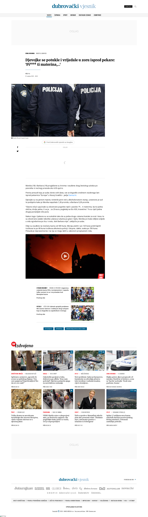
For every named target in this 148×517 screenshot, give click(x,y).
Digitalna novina (116, 500)
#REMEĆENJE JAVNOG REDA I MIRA (75, 329)
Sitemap (132, 500)
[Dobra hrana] (91, 488)
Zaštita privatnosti (56, 500)
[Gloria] (75, 488)
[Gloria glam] (81, 488)
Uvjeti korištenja (19, 500)
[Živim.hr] (66, 488)
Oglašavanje (104, 500)
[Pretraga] (135, 7)
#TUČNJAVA (48, 329)
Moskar (73, 15)
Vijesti (49, 15)
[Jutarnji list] (23, 488)
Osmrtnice (97, 15)
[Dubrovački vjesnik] (68, 493)
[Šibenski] (96, 493)
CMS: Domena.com (91, 511)
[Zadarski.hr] (83, 493)
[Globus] (57, 488)
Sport (65, 15)
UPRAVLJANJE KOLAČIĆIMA (74, 507)
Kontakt (95, 500)
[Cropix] (52, 493)
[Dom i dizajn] (102, 488)
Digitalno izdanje (85, 15)
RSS (125, 500)
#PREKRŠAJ (59, 329)
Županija (57, 15)
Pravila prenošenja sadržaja (37, 500)
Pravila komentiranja (72, 500)
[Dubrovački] (74, 6)
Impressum (86, 500)
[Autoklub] (113, 488)
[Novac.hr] (128, 488)
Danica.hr (72, 195)
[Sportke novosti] (48, 488)
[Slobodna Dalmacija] (39, 488)
